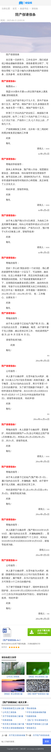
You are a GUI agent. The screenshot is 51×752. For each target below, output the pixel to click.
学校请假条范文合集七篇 (13, 708)
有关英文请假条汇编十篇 (13, 724)
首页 (15, 8)
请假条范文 (31, 728)
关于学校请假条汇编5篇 (13, 716)
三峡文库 (22, 749)
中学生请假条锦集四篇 (36, 712)
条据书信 (24, 8)
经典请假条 (7, 720)
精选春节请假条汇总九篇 (37, 724)
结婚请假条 (31, 716)
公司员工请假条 (9, 712)
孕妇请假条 (31, 708)
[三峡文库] (25, 3)
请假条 (35, 8)
